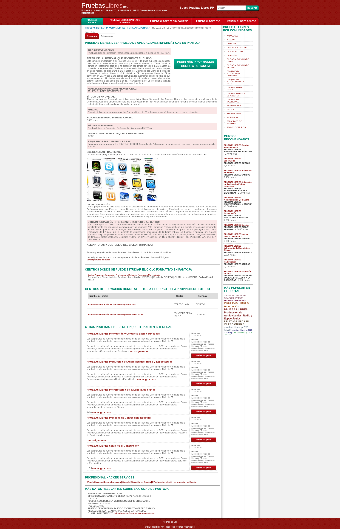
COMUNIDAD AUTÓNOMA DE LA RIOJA (235, 81)
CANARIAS (231, 44)
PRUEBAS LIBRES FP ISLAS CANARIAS (236, 323)
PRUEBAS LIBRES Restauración (232, 212)
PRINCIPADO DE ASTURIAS (234, 122)
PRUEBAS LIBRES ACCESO (241, 21)
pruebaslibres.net (155, 527)
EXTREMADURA (234, 106)
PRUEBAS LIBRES (92, 21)
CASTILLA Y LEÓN (235, 51)
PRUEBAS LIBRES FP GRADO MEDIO (169, 21)
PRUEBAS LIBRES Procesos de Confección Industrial (119, 417)
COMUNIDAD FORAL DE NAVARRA (236, 95)
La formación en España (185, 482)
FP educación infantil (162, 482)
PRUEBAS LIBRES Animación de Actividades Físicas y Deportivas (238, 184)
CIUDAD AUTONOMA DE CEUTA (238, 60)
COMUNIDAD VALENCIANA (233, 101)
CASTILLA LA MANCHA (237, 47)
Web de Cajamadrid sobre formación (104, 482)
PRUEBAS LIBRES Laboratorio (232, 160)
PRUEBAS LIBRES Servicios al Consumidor (113, 445)
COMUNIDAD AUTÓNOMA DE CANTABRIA (234, 73)
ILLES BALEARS (234, 113)
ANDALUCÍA (232, 36)
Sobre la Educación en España (136, 482)
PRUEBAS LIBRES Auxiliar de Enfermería (237, 171)
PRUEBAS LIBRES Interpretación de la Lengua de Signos (121, 389)
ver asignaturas (139, 351)
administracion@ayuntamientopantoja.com (135, 513)
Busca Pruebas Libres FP (198, 7)
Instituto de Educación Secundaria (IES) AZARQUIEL (112, 304)
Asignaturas (107, 36)
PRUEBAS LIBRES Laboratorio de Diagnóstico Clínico (237, 248)
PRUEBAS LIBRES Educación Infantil (237, 272)
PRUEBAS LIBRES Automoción (236, 305)
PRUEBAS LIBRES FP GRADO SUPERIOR (125, 21)
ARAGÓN (231, 40)
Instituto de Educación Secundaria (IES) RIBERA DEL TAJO (115, 314)
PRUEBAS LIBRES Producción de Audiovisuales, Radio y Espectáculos (129, 361)
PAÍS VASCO (232, 117)
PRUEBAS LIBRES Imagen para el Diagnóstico (236, 235)
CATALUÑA (232, 55)
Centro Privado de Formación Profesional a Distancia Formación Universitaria (124, 275)
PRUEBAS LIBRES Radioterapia (232, 261)
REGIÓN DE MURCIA (236, 127)
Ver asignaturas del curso (98, 260)
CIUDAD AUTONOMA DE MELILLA (238, 66)
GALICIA (230, 109)
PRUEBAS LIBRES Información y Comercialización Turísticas (123, 333)
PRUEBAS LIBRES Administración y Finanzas (236, 199)
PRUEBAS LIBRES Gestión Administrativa (236, 146)
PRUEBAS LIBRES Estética (236, 225)
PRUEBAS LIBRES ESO (208, 21)
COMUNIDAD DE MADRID (234, 89)
